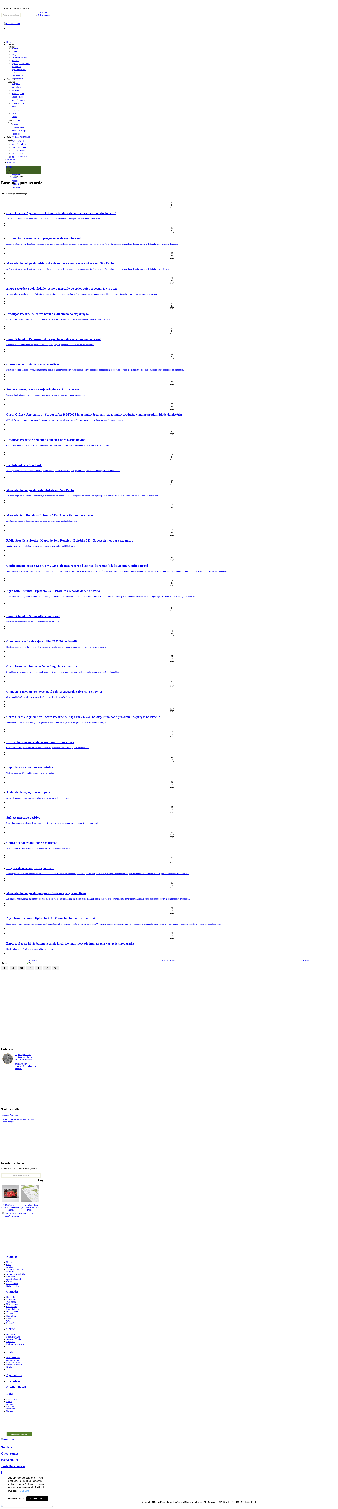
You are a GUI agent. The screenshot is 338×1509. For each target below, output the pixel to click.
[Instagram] (30, 968)
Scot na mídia (12, 1283)
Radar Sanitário (12, 1286)
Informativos (11, 1399)
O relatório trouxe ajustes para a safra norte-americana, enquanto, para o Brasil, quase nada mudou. (47, 748)
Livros (9, 1401)
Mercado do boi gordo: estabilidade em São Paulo (40, 490)
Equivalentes (17, 110)
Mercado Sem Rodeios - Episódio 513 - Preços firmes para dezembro (52, 515)
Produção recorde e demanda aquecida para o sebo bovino (45, 439)
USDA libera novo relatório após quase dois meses (40, 742)
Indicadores (16, 87)
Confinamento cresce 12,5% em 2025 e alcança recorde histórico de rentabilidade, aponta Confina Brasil (77, 565)
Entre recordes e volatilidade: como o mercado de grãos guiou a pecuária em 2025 (61, 288)
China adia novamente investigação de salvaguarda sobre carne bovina (54, 691)
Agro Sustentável (13, 1279)
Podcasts (10, 1272)
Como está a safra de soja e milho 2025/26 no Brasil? (41, 641)
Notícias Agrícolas (10, 1115)
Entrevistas (10, 1276)
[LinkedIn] (38, 968)
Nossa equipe (10, 1459)
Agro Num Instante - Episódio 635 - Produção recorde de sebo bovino (53, 591)
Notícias (11, 47)
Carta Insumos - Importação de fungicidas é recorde (41, 666)
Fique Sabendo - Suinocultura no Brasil (33, 616)
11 (177, 960)
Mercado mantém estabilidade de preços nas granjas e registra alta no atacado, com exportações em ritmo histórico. (54, 823)
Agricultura (12, 157)
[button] (30, 963)
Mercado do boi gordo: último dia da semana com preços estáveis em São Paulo (60, 263)
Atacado (15, 107)
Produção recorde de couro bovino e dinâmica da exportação (47, 314)
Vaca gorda (16, 90)
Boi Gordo (10, 1334)
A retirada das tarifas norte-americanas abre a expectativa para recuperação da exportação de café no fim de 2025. (53, 219)
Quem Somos (43, 13)
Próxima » (305, 960)
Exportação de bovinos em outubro (30, 767)
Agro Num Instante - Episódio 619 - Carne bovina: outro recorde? (50, 918)
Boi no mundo (18, 103)
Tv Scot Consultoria (14, 1269)
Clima (8, 1264)
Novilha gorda (18, 93)
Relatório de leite (13, 1367)
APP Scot (11, 162)
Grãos (14, 117)
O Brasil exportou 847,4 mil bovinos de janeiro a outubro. (30, 773)
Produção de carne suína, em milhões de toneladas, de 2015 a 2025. (34, 622)
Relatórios (10, 1409)
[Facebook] (4, 968)
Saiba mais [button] (25, 1491)
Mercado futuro (18, 100)
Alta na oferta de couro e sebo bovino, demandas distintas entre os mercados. (38, 848)
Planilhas (10, 1406)
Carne (10, 123)
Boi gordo (16, 84)
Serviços (6, 1447)
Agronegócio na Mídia (15, 1274)
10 (174, 960)
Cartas (9, 1281)
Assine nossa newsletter (11, 15)
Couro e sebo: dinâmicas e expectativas (32, 364)
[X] (13, 968)
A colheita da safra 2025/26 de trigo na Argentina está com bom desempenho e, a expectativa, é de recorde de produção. (56, 722)
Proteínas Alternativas (15, 1344)
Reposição (16, 120)
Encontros (11, 160)
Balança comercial (14, 1365)
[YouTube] (21, 968)
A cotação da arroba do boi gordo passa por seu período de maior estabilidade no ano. (42, 521)
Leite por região (13, 1362)
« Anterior (33, 960)
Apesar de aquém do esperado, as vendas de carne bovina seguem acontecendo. (39, 798)
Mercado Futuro (13, 1337)
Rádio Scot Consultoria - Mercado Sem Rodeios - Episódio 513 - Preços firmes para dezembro (69, 540)
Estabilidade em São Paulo (24, 465)
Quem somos (9, 1453)
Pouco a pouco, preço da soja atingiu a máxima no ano (43, 389)
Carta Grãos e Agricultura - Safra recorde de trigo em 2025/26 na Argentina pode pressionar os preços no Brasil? (83, 717)
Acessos (9, 1404)
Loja (9, 173)
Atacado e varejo (13, 1360)
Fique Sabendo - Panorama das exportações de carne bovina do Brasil (53, 339)
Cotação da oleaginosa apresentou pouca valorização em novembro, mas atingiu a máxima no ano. (47, 395)
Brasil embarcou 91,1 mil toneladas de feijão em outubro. (30, 949)
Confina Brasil (16, 1387)
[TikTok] (47, 968)
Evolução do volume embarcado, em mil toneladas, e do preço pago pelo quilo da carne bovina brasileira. (50, 344)
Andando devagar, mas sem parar (29, 792)
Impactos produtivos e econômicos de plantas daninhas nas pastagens (23, 1057)
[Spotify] (55, 968)
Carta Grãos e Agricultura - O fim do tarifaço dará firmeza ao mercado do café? (61, 213)
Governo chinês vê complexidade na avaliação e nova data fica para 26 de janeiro (40, 697)
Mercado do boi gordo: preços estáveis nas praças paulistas (46, 893)
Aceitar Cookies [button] (37, 1499)
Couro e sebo (17, 97)
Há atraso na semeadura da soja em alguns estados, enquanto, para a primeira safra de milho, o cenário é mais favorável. (56, 647)
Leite (14, 113)
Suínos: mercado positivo (23, 817)
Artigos (9, 1267)
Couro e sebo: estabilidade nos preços (31, 842)
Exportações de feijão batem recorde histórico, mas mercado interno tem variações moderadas (70, 943)
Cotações (11, 81)
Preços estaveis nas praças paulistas (30, 868)
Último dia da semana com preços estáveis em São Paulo (44, 238)
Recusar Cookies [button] (16, 1499)
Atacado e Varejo (13, 1339)
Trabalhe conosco (13, 1466)
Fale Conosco (44, 15)
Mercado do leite (13, 1357)
